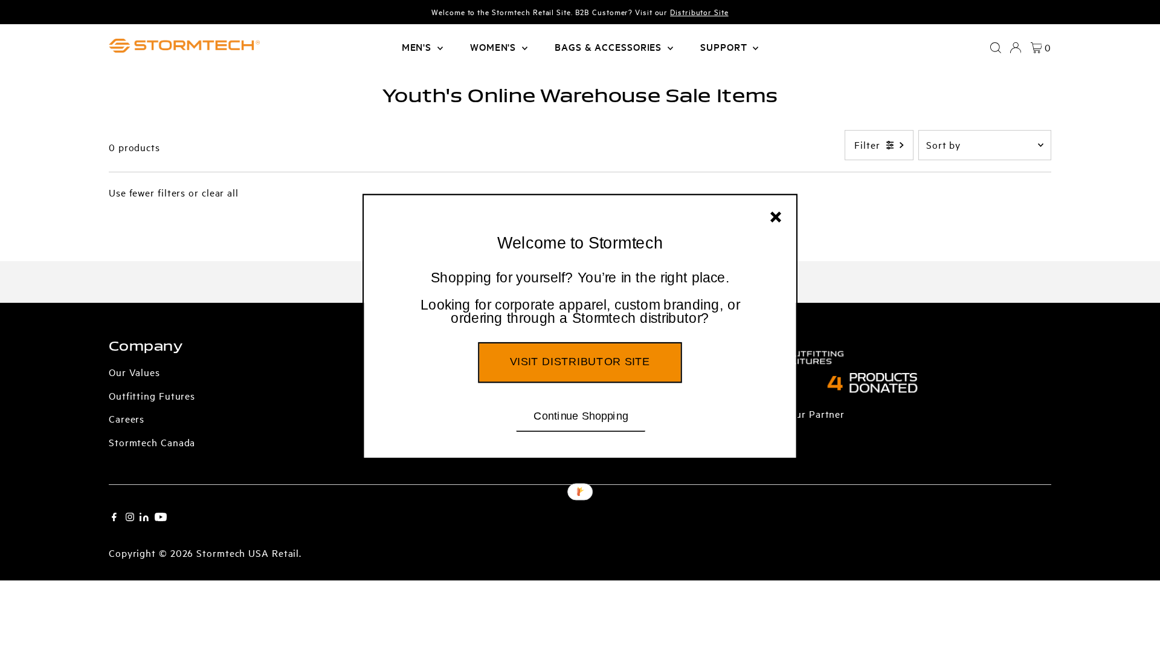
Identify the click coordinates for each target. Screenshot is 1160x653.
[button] (580, 298)
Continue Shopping (580, 415)
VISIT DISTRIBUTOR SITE (579, 362)
